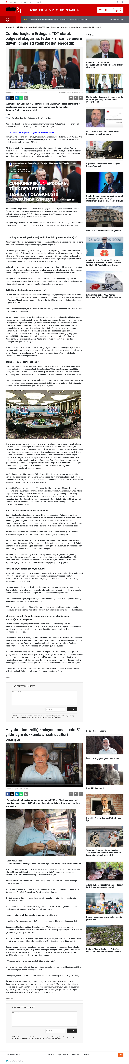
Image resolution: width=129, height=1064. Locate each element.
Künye (59, 1055)
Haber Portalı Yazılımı (16, 1061)
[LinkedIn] (17, 98)
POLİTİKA (60, 10)
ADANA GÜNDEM (72, 10)
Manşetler (13, 2)
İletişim (65, 1055)
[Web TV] (117, 2)
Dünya (51, 10)
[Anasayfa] (7, 2)
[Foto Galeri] (122, 2)
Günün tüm (116, 20)
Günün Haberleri (23, 2)
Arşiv (31, 2)
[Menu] (100, 10)
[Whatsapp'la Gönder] (21, 98)
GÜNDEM (33, 10)
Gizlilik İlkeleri (75, 1055)
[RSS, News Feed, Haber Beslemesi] (120, 1055)
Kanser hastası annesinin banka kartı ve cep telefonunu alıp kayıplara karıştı (57, 20)
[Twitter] (12, 98)
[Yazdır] (26, 98)
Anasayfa (11, 27)
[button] (71, 98)
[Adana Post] (16, 10)
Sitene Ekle (39, 2)
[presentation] (12, 19)
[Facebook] (8, 98)
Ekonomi (43, 10)
